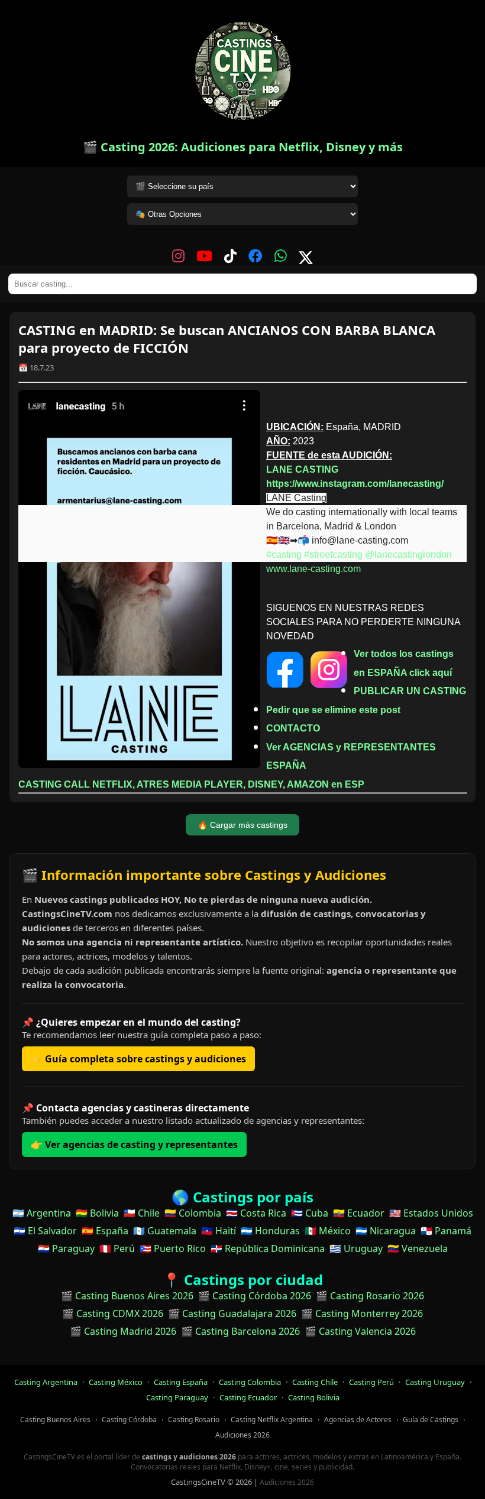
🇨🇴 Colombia (192, 1213)
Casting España (181, 1382)
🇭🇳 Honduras (270, 1230)
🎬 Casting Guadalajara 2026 (232, 1313)
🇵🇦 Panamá (446, 1230)
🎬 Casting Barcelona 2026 (240, 1331)
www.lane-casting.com (313, 569)
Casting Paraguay (177, 1397)
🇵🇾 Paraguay (66, 1248)
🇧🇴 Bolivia (97, 1213)
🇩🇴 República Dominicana (268, 1248)
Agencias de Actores (358, 1420)
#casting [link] (284, 554)
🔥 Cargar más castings (242, 825)
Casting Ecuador (248, 1397)
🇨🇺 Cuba (309, 1213)
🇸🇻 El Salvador (45, 1230)
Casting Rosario (193, 1420)
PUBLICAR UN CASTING (410, 691)
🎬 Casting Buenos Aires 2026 (127, 1295)
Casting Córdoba (129, 1420)
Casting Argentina (45, 1382)
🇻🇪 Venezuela (417, 1248)
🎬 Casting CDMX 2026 (112, 1313)
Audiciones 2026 (242, 1435)
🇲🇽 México (328, 1230)
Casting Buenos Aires (55, 1420)
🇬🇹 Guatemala (164, 1230)
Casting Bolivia (314, 1397)
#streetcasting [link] (333, 554)
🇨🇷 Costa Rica (256, 1213)
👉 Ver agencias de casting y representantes (134, 1144)
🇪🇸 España (105, 1230)
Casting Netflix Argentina (272, 1420)
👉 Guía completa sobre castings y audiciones (138, 1058)
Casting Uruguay (435, 1382)
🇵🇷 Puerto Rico (173, 1248)
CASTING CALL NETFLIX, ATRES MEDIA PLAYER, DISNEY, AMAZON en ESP (191, 784)
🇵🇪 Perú (117, 1248)
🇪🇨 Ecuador (358, 1213)
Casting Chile (315, 1382)
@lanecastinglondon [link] (408, 554)
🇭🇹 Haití (218, 1230)
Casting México (116, 1382)
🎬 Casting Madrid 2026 (123, 1331)
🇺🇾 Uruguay (356, 1248)
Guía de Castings (430, 1420)
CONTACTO (293, 728)
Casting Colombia (250, 1382)
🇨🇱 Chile (142, 1213)
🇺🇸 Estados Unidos (431, 1213)
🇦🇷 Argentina (41, 1213)
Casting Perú (371, 1382)
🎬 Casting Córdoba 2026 (254, 1295)
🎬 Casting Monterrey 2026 (362, 1313)
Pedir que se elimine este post (333, 710)
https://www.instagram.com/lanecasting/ (355, 484)
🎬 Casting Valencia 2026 (360, 1331)
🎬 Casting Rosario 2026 (370, 1295)
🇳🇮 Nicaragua (385, 1230)
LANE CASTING (302, 469)
